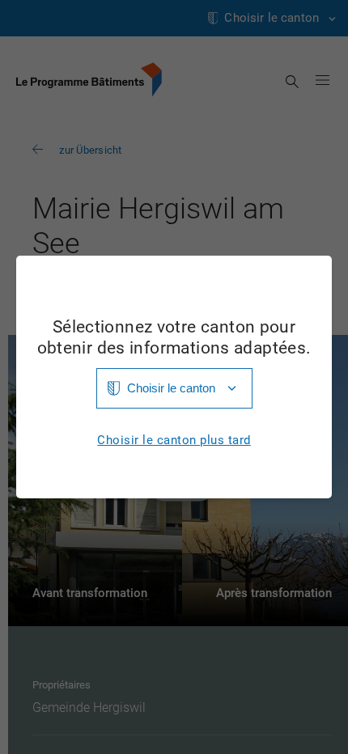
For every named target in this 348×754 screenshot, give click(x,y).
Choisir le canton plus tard (174, 440)
